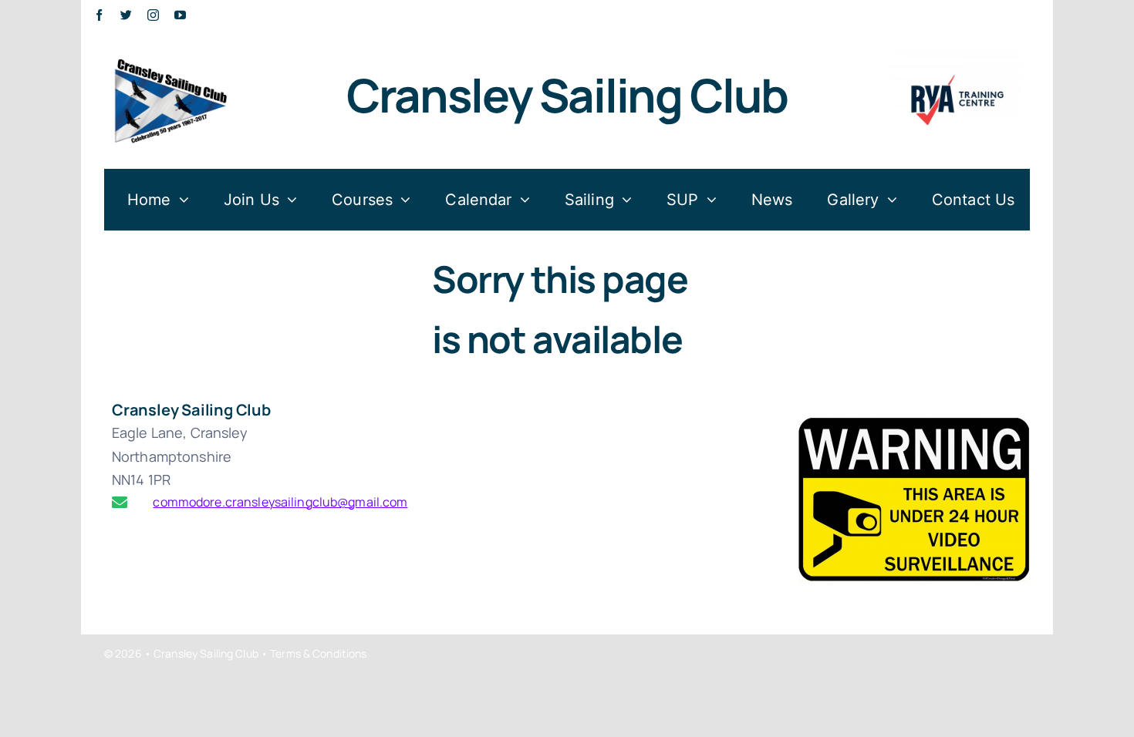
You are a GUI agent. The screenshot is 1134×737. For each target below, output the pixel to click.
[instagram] (153, 15)
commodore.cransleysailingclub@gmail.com (248, 501)
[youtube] (180, 15)
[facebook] (99, 15)
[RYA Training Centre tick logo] (955, 55)
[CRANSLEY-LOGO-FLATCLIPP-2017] (170, 55)
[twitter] (126, 15)
